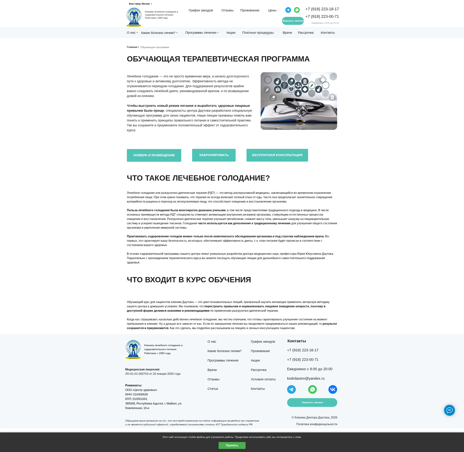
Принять (232, 445)
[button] (214, 155)
